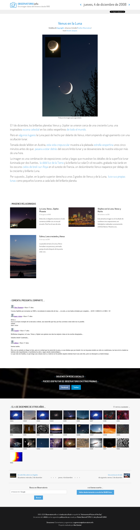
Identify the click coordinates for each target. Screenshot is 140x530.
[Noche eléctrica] (69, 415)
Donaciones (50, 522)
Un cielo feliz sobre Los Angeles (28, 475)
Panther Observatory (84, 28)
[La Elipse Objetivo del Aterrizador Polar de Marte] (83, 443)
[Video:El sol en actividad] (109, 429)
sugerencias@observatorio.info (83, 522)
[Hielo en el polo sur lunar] (123, 443)
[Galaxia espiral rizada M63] (56, 415)
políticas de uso (65, 517)
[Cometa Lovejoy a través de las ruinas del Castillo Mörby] (29, 429)
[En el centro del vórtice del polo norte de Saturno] (43, 429)
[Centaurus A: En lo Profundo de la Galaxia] (96, 443)
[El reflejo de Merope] (16, 443)
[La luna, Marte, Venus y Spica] (43, 443)
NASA (46, 517)
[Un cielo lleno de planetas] (109, 443)
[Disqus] (70, 329)
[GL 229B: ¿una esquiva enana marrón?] (16, 456)
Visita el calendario (121, 407)
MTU (89, 517)
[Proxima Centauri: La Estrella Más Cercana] (123, 429)
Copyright (60, 28)
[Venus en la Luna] (83, 429)
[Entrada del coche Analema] (16, 415)
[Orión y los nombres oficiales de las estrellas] (109, 415)
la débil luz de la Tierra (52, 162)
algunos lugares (27, 135)
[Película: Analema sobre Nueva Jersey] (96, 429)
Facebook (64, 387)
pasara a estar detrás (46, 149)
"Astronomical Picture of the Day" (91, 514)
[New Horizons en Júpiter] (29, 443)
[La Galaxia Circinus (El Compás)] (69, 443)
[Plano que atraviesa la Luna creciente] (29, 415)
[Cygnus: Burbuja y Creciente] (123, 415)
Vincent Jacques (71, 31)
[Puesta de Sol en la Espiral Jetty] (56, 429)
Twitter (76, 387)
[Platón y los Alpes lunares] (16, 429)
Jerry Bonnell (97, 517)
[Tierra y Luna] (96, 415)
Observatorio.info (50, 514)
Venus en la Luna (70, 23)
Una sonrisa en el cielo (115, 475)
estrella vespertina (103, 145)
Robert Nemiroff (82, 517)
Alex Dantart (77, 525)
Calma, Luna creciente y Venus (52, 236)
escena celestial (30, 129)
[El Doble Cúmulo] (69, 429)
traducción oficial (65, 514)
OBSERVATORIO (26, 3)
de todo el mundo (76, 129)
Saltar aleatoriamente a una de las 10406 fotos (95, 492)
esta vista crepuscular (58, 145)
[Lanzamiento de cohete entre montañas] (83, 415)
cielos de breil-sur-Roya (35, 167)
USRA (104, 517)
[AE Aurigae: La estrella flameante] (56, 443)
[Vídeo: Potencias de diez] (43, 415)
